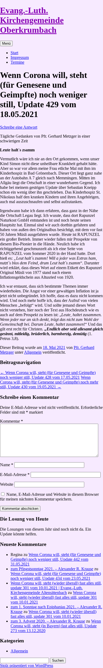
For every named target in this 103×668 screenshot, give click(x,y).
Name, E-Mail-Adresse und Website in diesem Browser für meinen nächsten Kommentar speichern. (49, 496)
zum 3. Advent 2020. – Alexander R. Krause (48, 621)
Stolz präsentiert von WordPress (26, 665)
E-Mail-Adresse (15, 474)
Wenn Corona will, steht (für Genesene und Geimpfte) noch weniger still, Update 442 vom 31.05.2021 (56, 559)
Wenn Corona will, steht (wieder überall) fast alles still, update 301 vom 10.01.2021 (54, 597)
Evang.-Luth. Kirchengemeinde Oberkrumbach (32, 20)
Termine (17, 62)
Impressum (20, 57)
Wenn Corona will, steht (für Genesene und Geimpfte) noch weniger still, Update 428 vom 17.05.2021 (48, 375)
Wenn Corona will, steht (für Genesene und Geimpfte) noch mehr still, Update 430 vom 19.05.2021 (49, 382)
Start (14, 52)
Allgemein (32, 352)
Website (6, 484)
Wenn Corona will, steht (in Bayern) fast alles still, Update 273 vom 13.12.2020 (56, 626)
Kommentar (11, 421)
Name (6, 465)
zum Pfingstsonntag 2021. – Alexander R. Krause (52, 569)
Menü (6, 43)
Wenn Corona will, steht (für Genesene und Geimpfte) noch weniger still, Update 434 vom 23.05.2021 (56, 576)
